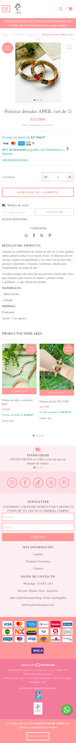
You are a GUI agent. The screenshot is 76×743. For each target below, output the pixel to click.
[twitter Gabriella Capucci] (51, 482)
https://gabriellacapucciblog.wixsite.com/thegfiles (38, 598)
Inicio (6, 34)
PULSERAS (18, 34)
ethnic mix (33, 34)
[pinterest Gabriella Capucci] (64, 482)
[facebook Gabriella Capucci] (25, 482)
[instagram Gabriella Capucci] (12, 482)
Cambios (38, 554)
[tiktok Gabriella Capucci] (38, 482)
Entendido (38, 736)
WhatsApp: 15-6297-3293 (38, 583)
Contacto (38, 568)
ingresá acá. (38, 682)
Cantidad (8, 177)
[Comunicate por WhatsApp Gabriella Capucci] (67, 709)
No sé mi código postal (14, 218)
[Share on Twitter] (42, 235)
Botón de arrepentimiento (38, 688)
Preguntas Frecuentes (38, 561)
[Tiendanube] (38, 666)
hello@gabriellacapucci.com (38, 605)
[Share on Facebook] (34, 235)
